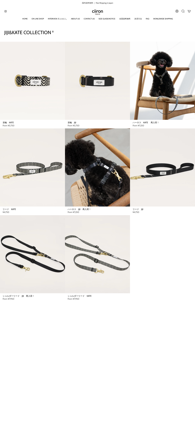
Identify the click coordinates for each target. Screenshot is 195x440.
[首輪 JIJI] (97, 81)
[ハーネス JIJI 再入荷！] (97, 167)
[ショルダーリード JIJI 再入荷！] (32, 254)
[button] (38, 19)
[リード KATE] (32, 167)
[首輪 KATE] (32, 81)
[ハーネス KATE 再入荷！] (162, 81)
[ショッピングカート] (189, 11)
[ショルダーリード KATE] (97, 254)
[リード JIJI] (162, 167)
